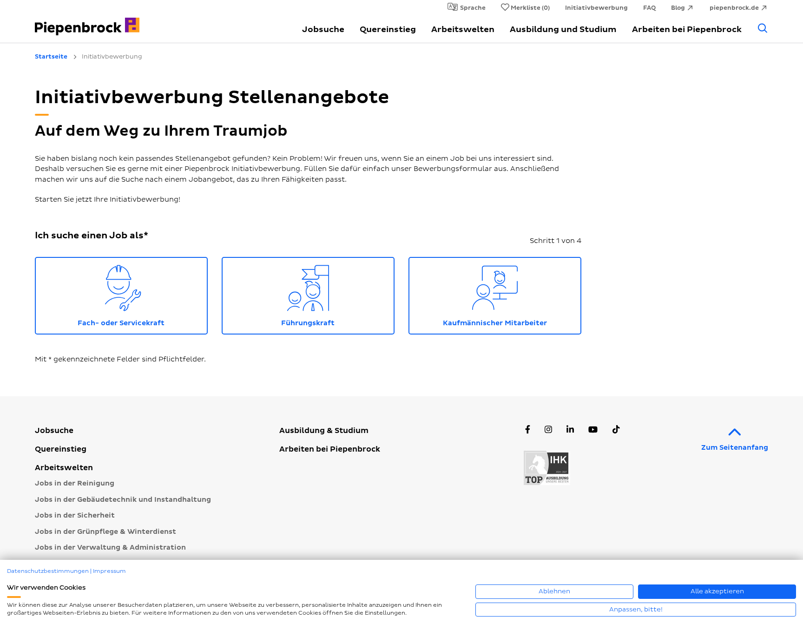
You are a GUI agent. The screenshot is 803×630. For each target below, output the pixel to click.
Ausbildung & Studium (324, 430)
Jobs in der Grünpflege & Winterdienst (105, 531)
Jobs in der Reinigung (74, 483)
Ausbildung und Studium (563, 29)
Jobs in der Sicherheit (75, 515)
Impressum (109, 571)
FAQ (649, 8)
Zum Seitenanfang (734, 447)
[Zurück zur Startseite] (90, 21)
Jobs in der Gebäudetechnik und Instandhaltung (123, 499)
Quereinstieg (388, 29)
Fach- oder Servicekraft (143, 294)
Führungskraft (338, 294)
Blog (678, 8)
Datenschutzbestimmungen (48, 571)
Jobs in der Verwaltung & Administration (110, 547)
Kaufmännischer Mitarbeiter (512, 294)
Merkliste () (530, 8)
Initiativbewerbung (596, 8)
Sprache (473, 8)
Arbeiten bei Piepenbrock (687, 29)
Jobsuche (323, 29)
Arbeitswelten (462, 29)
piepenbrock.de (734, 8)
